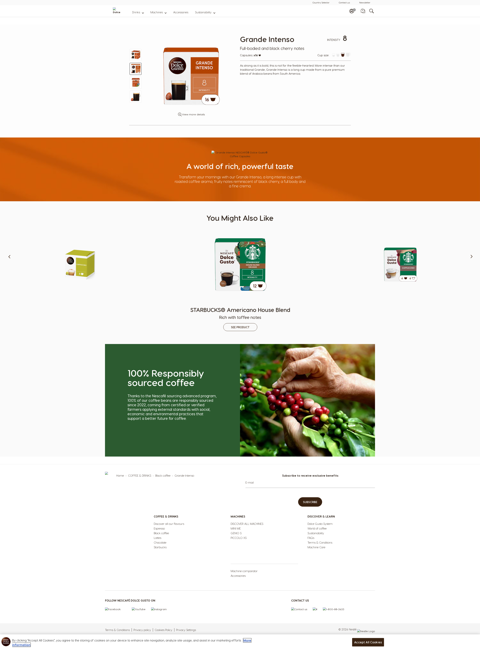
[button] (136, 55)
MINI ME (236, 528)
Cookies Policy (163, 630)
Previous (11, 277)
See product (80, 327)
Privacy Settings (186, 630)
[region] (240, 641)
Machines (156, 12)
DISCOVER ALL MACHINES (247, 523)
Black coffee (162, 475)
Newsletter (364, 2)
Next (468, 277)
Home (120, 475)
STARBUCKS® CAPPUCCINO (400, 309)
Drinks (136, 12)
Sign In (351, 11)
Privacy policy (142, 630)
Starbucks (160, 547)
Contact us (344, 2)
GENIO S (236, 533)
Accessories (180, 12)
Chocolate (160, 542)
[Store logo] (123, 11)
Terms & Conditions (320, 542)
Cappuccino (80, 312)
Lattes (157, 537)
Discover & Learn (321, 516)
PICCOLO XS (239, 537)
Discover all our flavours (169, 523)
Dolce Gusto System (320, 523)
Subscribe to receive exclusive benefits (310, 475)
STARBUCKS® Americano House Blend (240, 312)
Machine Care (316, 547)
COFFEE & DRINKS (139, 475)
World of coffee (317, 528)
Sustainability (203, 12)
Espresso (159, 528)
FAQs (311, 537)
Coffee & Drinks (166, 516)
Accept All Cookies (368, 642)
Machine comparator (244, 571)
